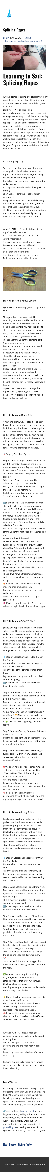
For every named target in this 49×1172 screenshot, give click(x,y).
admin (6, 37)
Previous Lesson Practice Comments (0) (23, 41)
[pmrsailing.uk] (8, 13)
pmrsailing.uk (27, 1111)
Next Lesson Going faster (18, 1144)
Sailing (28, 37)
